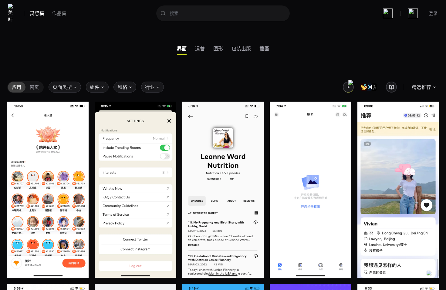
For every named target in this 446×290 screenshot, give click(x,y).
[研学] (391, 87)
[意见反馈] (432, 276)
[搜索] (163, 13)
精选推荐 (421, 87)
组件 (95, 87)
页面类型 (62, 87)
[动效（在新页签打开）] (348, 87)
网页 (34, 87)
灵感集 (37, 13)
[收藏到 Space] (79, 269)
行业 (150, 87)
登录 (433, 13)
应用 (16, 87)
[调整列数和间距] (388, 13)
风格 (122, 87)
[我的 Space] (413, 13)
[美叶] (12, 13)
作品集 (59, 13)
